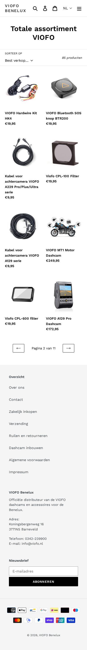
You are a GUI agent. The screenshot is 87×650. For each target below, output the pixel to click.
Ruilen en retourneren (28, 436)
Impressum (18, 472)
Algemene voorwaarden (29, 460)
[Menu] (79, 8)
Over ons (16, 387)
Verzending (18, 424)
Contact (16, 399)
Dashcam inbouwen (26, 448)
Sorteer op (13, 53)
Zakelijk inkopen (23, 411)
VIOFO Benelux (49, 635)
